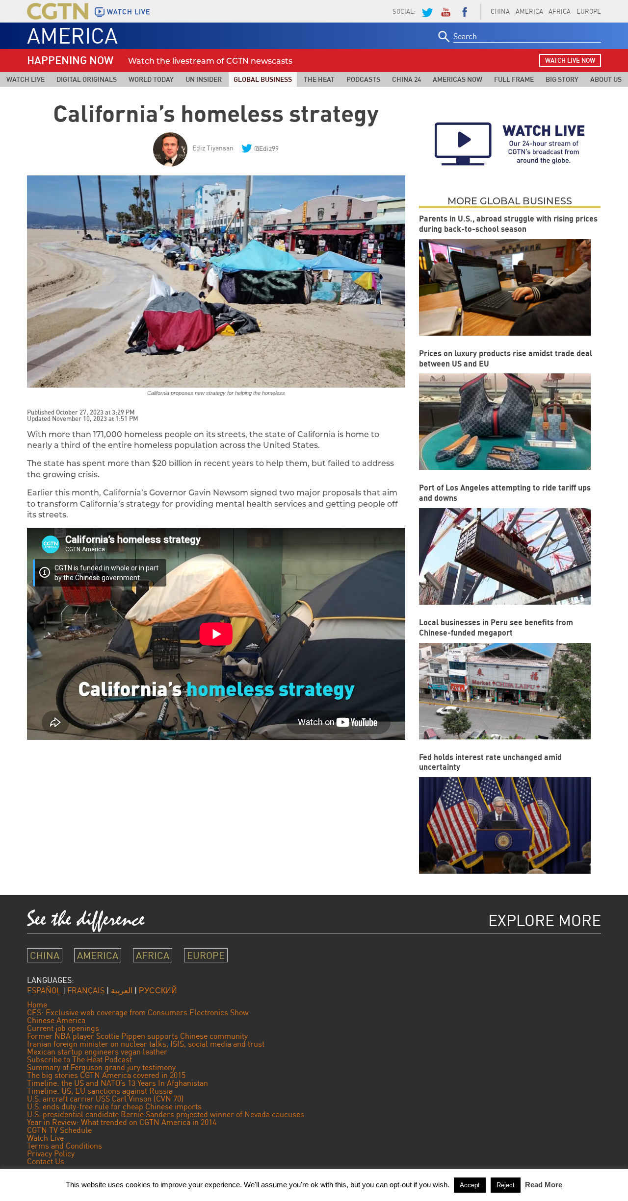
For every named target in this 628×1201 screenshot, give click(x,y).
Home (37, 1004)
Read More (543, 1184)
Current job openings (63, 1028)
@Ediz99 (266, 148)
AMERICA (529, 11)
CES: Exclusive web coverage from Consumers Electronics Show (138, 1012)
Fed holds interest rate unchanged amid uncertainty (490, 762)
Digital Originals (86, 79)
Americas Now (457, 79)
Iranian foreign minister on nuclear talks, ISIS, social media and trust (145, 1044)
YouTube (445, 11)
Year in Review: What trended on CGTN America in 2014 (121, 1122)
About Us (606, 79)
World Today (151, 79)
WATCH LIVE (128, 11)
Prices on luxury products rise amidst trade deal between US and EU (505, 358)
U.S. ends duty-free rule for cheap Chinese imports (114, 1106)
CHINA (500, 11)
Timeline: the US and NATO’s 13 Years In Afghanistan (117, 1083)
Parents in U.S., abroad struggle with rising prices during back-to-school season (508, 224)
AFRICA (560, 11)
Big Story (562, 79)
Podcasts (363, 79)
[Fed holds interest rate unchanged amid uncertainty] (505, 825)
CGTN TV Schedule (59, 1130)
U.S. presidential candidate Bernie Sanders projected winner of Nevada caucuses (165, 1114)
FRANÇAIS (86, 990)
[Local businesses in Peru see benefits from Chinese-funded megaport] (505, 691)
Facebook (464, 11)
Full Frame (514, 79)
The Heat (319, 79)
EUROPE (588, 11)
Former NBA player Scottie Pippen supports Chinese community (137, 1036)
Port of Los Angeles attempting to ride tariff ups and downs (505, 493)
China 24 (406, 79)
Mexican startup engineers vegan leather (97, 1051)
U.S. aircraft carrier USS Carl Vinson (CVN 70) (105, 1098)
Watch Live (25, 79)
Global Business (263, 79)
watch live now (570, 60)
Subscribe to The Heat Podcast (79, 1059)
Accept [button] (470, 1185)
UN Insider (203, 79)
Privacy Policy (51, 1153)
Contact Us (45, 1161)
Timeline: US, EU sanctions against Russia (100, 1091)
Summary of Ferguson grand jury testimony (101, 1067)
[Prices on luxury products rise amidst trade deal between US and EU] (505, 421)
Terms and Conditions (64, 1146)
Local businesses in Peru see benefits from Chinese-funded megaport (496, 627)
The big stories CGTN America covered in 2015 (106, 1075)
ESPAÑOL (44, 990)
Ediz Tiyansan (213, 148)
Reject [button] (506, 1185)
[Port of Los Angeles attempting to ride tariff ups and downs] (505, 556)
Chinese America (56, 1020)
